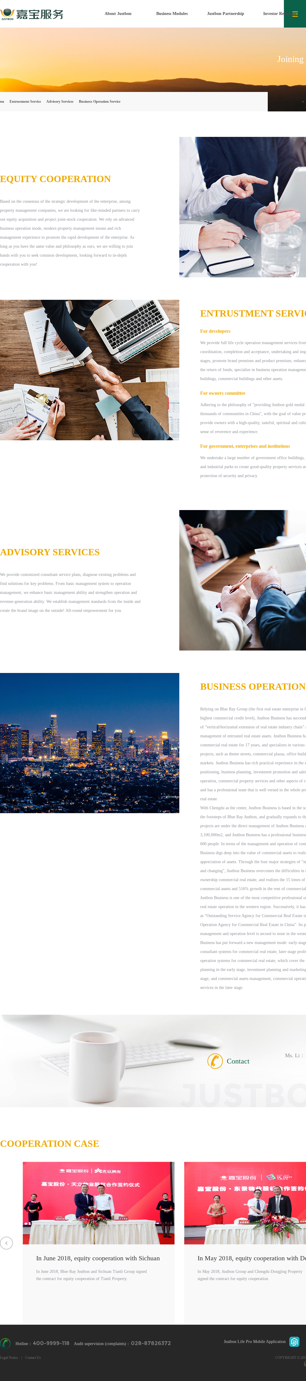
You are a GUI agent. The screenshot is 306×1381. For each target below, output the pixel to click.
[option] (99, 1243)
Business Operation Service (99, 101)
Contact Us (33, 1358)
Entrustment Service (25, 101)
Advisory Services (60, 101)
